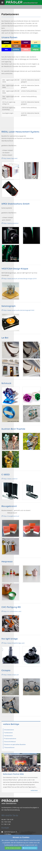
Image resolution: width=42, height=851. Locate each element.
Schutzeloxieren (9, 729)
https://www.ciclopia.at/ (11, 675)
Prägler (22, 2)
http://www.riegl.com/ (10, 158)
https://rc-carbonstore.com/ (12, 611)
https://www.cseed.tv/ (10, 479)
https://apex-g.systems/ (11, 223)
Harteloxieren (8, 735)
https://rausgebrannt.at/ (11, 516)
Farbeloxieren (8, 732)
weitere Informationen (30, 848)
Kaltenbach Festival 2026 (13, 774)
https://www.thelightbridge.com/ (14, 643)
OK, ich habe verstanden (13, 848)
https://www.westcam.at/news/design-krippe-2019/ (20, 278)
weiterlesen (34, 790)
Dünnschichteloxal (10, 741)
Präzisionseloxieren (10, 738)
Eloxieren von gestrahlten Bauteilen (15, 744)
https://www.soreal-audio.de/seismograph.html (18, 310)
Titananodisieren (9, 747)
